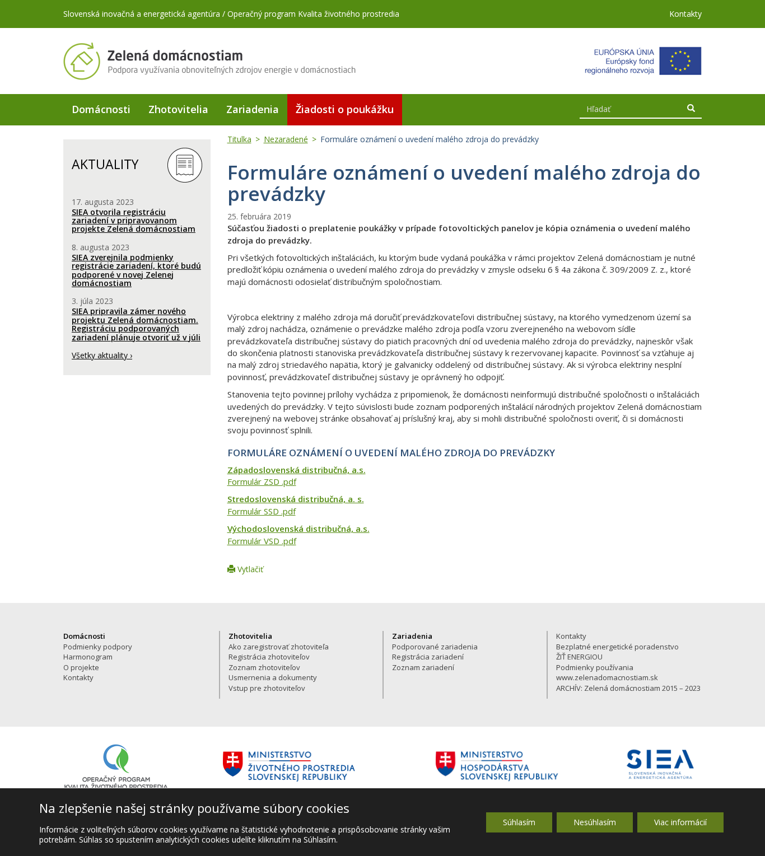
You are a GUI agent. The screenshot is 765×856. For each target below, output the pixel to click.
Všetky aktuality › (102, 355)
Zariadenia (252, 109)
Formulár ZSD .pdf (261, 481)
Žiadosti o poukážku (345, 109)
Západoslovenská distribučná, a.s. (296, 469)
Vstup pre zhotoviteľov (266, 688)
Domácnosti (101, 109)
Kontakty (685, 13)
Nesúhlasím (594, 822)
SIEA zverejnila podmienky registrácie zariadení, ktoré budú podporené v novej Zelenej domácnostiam (136, 270)
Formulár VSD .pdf (261, 540)
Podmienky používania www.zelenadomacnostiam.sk (607, 672)
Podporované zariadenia (435, 647)
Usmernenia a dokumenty (272, 677)
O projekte (81, 667)
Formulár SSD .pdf (261, 511)
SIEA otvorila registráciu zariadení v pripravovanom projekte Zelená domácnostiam (133, 221)
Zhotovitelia (178, 109)
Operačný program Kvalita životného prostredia (313, 13)
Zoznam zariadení (423, 667)
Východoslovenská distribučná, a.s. (298, 528)
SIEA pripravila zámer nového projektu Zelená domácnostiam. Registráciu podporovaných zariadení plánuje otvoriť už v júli (136, 324)
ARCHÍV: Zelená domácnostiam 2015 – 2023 (628, 688)
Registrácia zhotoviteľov (269, 657)
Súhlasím (519, 822)
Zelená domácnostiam (209, 61)
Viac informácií (680, 822)
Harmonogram (88, 657)
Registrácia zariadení (428, 657)
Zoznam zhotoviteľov (264, 667)
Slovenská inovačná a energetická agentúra (141, 13)
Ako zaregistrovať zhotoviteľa (278, 647)
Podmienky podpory (97, 647)
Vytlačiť (249, 569)
